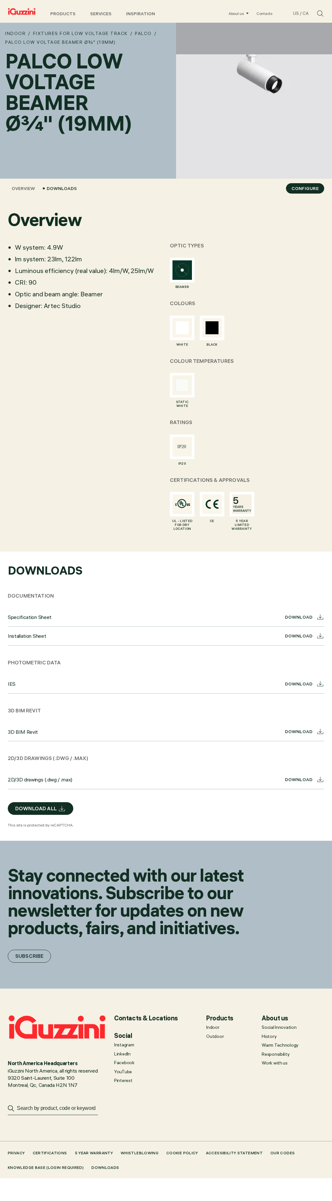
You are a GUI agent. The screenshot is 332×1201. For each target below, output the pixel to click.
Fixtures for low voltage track (80, 33)
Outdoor (215, 1036)
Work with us (275, 1063)
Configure (305, 188)
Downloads (62, 188)
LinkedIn (122, 1054)
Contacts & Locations (146, 1018)
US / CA (301, 13)
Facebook (124, 1062)
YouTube (123, 1072)
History (269, 1036)
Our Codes (282, 1152)
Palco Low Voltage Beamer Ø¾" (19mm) (60, 42)
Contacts (264, 13)
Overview (23, 188)
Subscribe (29, 956)
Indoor (15, 33)
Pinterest (123, 1080)
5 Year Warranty (94, 1152)
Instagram (124, 1045)
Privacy (16, 1152)
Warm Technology (280, 1045)
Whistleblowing (140, 1152)
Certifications (50, 1152)
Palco (143, 33)
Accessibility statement (234, 1152)
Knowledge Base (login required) (46, 1167)
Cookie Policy (182, 1152)
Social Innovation (279, 1027)
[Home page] (22, 11)
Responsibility (275, 1054)
